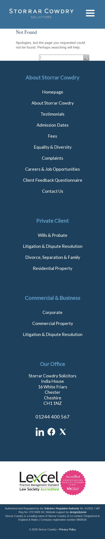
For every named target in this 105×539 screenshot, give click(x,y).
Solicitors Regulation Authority (61, 508)
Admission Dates (53, 125)
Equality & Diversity (53, 147)
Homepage (52, 92)
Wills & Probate (52, 235)
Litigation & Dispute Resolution (53, 246)
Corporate (52, 312)
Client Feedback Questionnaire (52, 180)
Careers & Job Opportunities (52, 169)
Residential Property (52, 268)
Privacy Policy (67, 529)
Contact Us (52, 191)
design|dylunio (78, 512)
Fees (52, 136)
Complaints (52, 158)
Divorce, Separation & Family (52, 257)
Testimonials (52, 114)
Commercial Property (52, 323)
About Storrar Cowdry (53, 103)
